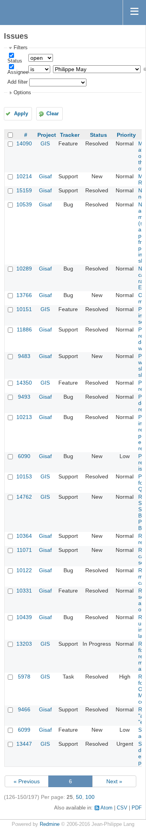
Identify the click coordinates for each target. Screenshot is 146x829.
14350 (24, 383)
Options (22, 92)
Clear (52, 113)
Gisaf (45, 176)
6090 (24, 456)
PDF (137, 808)
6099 (24, 730)
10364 (24, 536)
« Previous (27, 781)
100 (90, 797)
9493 (24, 397)
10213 (24, 417)
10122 (24, 570)
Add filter (17, 82)
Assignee (17, 72)
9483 (24, 356)
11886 (24, 329)
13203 (24, 644)
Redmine (50, 824)
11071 (24, 550)
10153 (24, 476)
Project (46, 135)
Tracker (69, 135)
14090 (24, 143)
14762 (24, 497)
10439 (24, 617)
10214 (24, 176)
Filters (21, 47)
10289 (24, 268)
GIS (45, 143)
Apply (21, 113)
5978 (24, 676)
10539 (24, 204)
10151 (24, 309)
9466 (24, 709)
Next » (114, 781)
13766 (24, 295)
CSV (122, 808)
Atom (106, 808)
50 (79, 797)
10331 (24, 590)
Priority (126, 135)
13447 (24, 744)
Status (14, 61)
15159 (24, 190)
